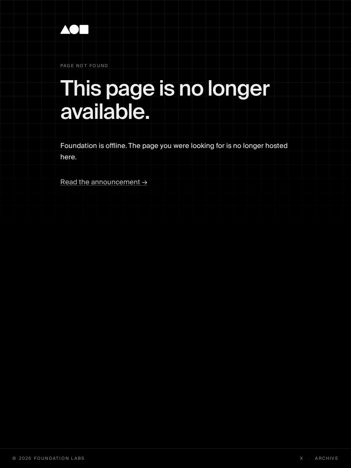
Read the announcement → (103, 182)
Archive (327, 458)
